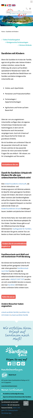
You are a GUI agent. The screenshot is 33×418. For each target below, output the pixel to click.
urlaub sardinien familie (9, 312)
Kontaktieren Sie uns (10, 164)
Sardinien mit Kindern (12, 31)
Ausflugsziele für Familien (22, 229)
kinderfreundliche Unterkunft (15, 184)
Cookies (4, 405)
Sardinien (11, 285)
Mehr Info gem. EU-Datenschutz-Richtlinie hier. (10, 410)
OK (26, 403)
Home (3, 31)
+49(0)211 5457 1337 (17, 279)
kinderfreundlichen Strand (11, 208)
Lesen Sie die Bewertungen (9, 386)
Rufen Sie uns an (8, 297)
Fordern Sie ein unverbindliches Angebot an (13, 244)
